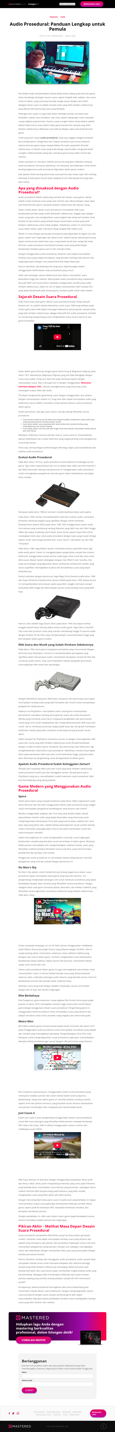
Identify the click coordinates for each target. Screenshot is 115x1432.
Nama (24, 1372)
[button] (33, 4)
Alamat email (27, 1380)
